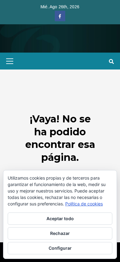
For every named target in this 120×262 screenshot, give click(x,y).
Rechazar (60, 233)
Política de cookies (84, 203)
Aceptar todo (60, 218)
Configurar (60, 248)
